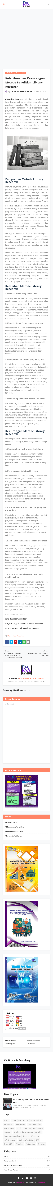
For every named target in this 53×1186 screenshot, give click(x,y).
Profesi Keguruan (10, 1140)
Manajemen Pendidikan (15, 827)
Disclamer (31, 1044)
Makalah (38, 1132)
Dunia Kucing (20, 1124)
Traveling (41, 1144)
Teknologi (19, 1144)
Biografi (6, 1120)
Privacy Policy (10, 1040)
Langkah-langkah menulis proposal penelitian (24, 623)
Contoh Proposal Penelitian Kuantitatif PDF (31, 1101)
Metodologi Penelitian (15, 636)
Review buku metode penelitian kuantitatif (22, 628)
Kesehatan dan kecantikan (23, 1132)
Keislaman (7, 1132)
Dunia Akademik (36, 1120)
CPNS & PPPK (23, 1120)
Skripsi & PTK (8, 1144)
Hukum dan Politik (34, 1124)
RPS (37, 1140)
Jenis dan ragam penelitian (16, 619)
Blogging (20, 1182)
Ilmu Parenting (9, 1128)
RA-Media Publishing (14, 836)
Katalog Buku (11, 822)
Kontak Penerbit (33, 1040)
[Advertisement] (26, 36)
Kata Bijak (27, 1128)
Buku (14, 1120)
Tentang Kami (10, 1044)
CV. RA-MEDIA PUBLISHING (22, 91)
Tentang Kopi (30, 1144)
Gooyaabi (41, 1182)
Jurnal (19, 1128)
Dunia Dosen (8, 1124)
